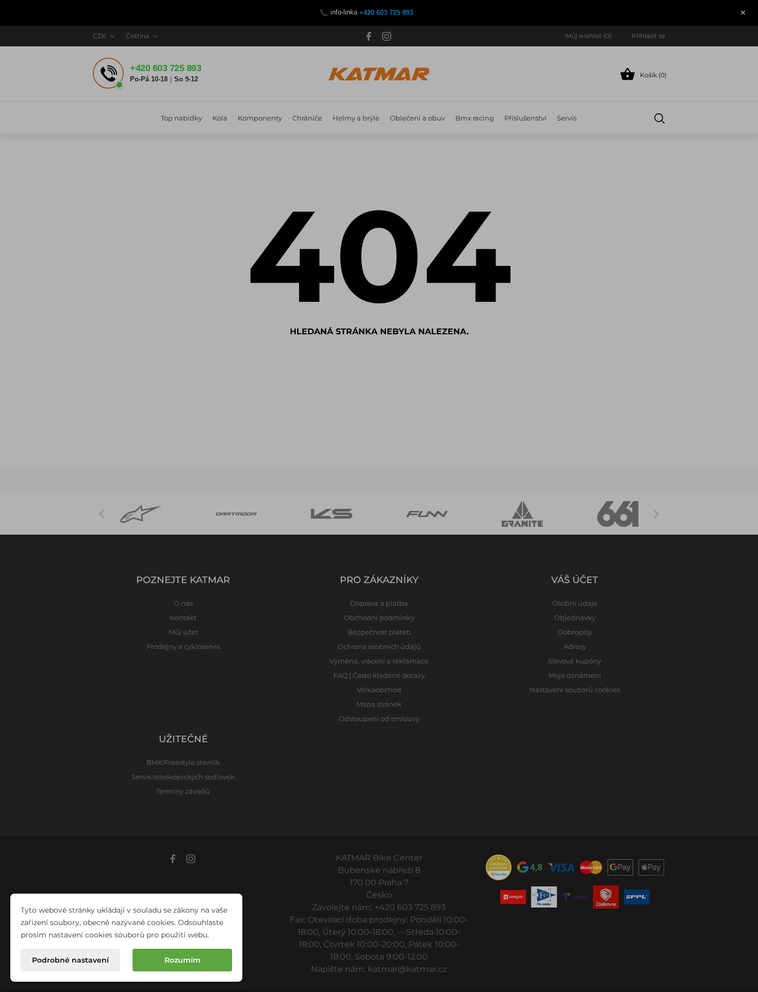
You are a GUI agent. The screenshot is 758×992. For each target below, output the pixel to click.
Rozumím (182, 960)
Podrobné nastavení (70, 960)
